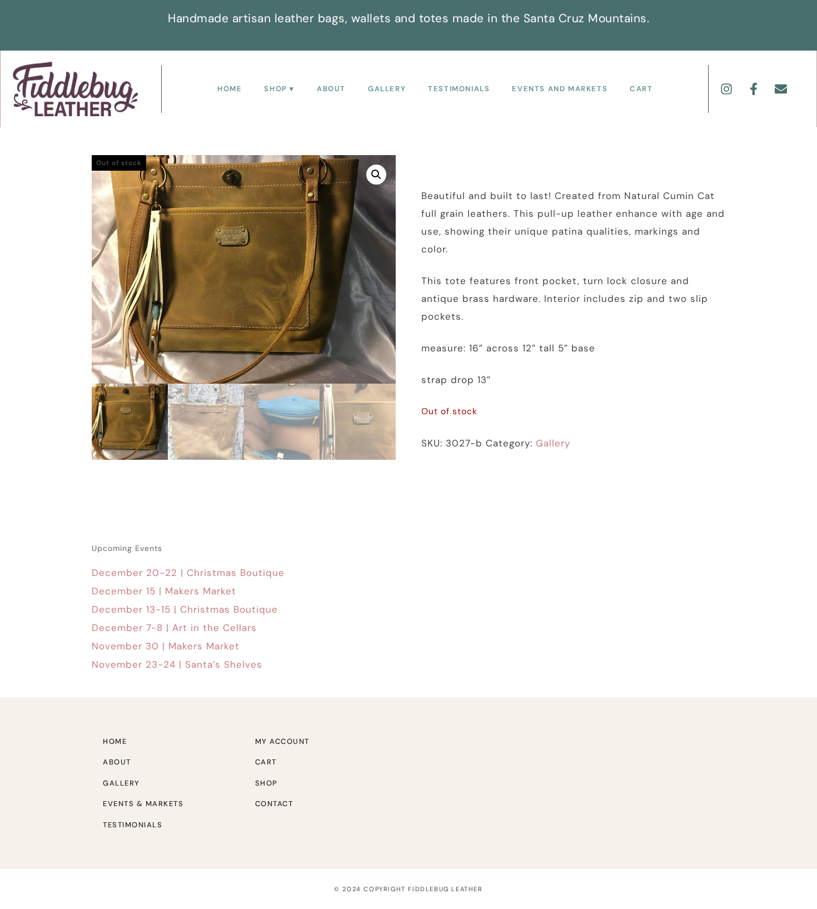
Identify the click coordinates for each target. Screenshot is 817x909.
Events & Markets (143, 803)
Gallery (387, 88)
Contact (274, 803)
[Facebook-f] (753, 89)
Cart (641, 88)
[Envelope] (781, 89)
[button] (376, 175)
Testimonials (459, 88)
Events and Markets (559, 88)
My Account (282, 741)
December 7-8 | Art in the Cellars (174, 628)
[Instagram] (726, 89)
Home (229, 88)
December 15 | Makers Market (164, 591)
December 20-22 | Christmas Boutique (188, 573)
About (331, 88)
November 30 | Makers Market (166, 646)
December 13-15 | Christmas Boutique (185, 609)
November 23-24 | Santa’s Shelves (177, 664)
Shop (275, 88)
